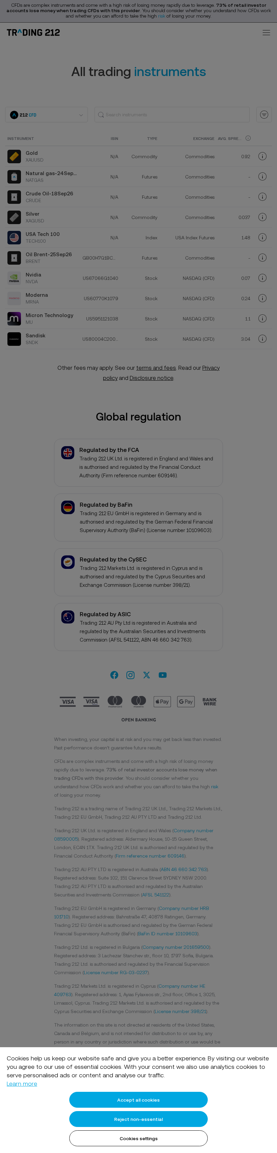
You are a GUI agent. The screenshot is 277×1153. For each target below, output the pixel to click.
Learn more (22, 1083)
